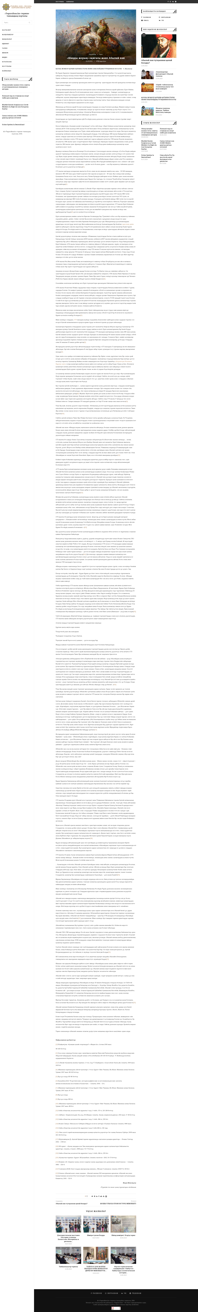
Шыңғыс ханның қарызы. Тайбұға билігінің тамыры (163, 110)
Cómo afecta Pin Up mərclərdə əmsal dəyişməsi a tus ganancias (167, 158)
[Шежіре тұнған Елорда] (96, 1224)
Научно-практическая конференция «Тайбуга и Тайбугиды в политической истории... (123, 1270)
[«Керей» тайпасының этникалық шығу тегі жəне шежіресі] (147, 88)
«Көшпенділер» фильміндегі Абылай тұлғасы (164, 74)
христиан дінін (128, 224)
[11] (119, 455)
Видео (4, 57)
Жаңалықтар (7, 34)
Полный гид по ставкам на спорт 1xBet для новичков (15, 97)
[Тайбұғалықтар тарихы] (68, 1255)
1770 (75, 320)
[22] (107, 959)
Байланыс (6, 71)
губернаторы (120, 361)
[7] (62, 352)
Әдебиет (5, 44)
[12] (82, 493)
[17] (95, 730)
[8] (78, 393)
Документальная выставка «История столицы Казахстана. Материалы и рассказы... (68, 1238)
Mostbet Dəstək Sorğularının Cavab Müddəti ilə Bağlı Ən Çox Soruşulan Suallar (15, 107)
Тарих (4, 48)
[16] (115, 684)
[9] (127, 401)
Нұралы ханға (61, 364)
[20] (79, 918)
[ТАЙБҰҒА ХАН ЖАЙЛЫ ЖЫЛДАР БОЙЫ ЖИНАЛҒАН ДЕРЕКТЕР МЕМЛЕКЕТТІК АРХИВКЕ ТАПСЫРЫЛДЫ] (96, 1255)
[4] (104, 279)
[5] (81, 315)
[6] (85, 342)
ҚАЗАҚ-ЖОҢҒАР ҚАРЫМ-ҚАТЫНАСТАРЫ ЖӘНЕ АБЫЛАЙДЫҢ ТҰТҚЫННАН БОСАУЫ (158, 98)
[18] (91, 838)
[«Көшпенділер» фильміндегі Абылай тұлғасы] (147, 75)
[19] (118, 875)
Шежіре (5, 53)
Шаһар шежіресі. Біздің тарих (123, 1235)
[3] (72, 212)
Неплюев (128, 361)
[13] (85, 527)
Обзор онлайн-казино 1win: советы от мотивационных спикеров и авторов (16, 87)
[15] (134, 611)
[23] (134, 1003)
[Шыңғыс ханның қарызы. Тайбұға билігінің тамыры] (147, 111)
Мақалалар (7, 39)
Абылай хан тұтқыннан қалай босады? (156, 61)
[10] (63, 414)
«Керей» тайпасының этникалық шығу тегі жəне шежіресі (165, 87)
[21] (109, 952)
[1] (83, 167)
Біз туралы (6, 66)
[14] (84, 554)
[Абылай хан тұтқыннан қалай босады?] (158, 46)
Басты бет (6, 30)
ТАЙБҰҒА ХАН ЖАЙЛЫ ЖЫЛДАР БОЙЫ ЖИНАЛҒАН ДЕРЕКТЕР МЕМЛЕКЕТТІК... (96, 1269)
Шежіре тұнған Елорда (96, 1235)
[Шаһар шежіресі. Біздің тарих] (123, 1224)
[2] (66, 184)
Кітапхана (7, 62)
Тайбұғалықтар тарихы (68, 1267)
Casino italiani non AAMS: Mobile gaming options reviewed (14, 117)
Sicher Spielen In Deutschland (13, 125)
